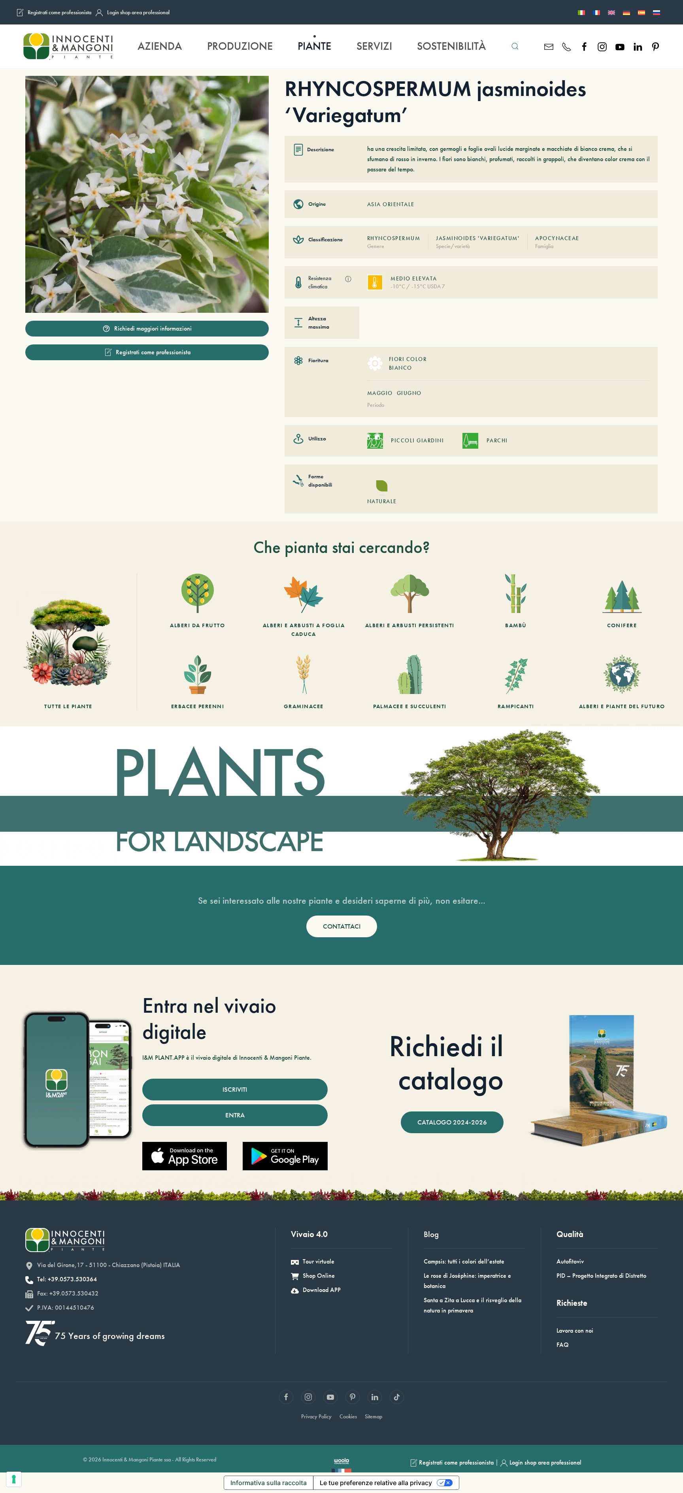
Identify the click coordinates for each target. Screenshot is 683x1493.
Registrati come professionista (59, 12)
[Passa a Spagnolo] (641, 12)
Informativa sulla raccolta (268, 1483)
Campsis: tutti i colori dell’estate (464, 1261)
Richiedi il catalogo (446, 1062)
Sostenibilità (451, 46)
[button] (515, 46)
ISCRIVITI (235, 1089)
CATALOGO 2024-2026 (452, 1122)
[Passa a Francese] (596, 12)
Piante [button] (314, 46)
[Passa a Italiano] (581, 12)
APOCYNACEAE (557, 238)
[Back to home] (67, 46)
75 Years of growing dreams (110, 1335)
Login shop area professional (138, 12)
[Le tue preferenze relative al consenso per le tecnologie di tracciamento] (13, 1479)
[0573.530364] (567, 46)
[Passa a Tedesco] (626, 12)
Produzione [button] (240, 46)
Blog (431, 1234)
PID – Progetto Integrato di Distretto (601, 1275)
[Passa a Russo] (656, 12)
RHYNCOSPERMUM (394, 238)
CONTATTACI (341, 926)
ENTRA (235, 1115)
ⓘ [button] (348, 279)
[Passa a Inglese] (611, 12)
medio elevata (414, 278)
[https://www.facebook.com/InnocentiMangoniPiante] (584, 46)
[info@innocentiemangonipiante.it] (549, 46)
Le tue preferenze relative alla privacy (376, 1483)
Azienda (160, 46)
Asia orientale (391, 204)
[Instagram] (602, 46)
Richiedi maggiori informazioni (153, 328)
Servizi (374, 46)
